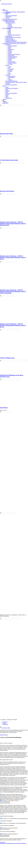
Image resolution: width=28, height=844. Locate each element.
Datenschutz (2, 842)
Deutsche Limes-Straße (6, 133)
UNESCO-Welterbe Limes (7, 358)
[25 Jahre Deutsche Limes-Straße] (14, 136)
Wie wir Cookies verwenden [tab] (6, 743)
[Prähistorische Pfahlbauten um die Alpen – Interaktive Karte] (14, 360)
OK (1, 734)
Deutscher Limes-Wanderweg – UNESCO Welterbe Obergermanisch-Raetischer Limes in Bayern (13, 325)
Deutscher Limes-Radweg (7, 191)
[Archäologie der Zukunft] (6, 3)
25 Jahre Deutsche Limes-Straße (9, 160)
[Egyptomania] (10, 379)
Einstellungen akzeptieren (5, 843)
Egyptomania (4, 407)
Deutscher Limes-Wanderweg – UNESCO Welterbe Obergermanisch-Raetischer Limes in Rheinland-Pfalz (13, 223)
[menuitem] (15, 9)
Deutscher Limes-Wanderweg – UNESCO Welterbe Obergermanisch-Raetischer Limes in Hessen (13, 257)
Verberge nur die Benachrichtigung (18, 843)
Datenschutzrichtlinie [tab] (4, 836)
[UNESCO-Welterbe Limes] (10, 329)
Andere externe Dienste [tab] (5, 803)
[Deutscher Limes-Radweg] (12, 163)
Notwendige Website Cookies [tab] (6, 759)
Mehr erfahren (5, 734)
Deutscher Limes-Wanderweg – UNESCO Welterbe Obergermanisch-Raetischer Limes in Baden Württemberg (13, 291)
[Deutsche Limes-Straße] (12, 105)
